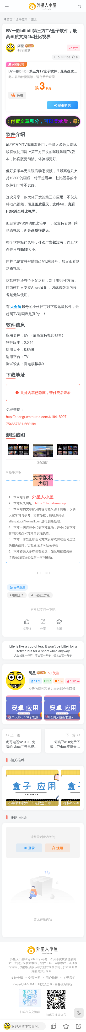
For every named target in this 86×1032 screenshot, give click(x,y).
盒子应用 (21, 19)
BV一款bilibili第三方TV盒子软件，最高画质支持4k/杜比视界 (41, 33)
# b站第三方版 (40, 595)
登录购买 (64, 105)
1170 (37, 681)
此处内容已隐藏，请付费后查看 (45, 392)
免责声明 (34, 977)
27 (49, 681)
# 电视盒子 (17, 595)
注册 (59, 847)
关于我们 (69, 977)
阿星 (20, 45)
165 (60, 681)
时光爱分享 (45, 984)
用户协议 (52, 977)
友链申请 (17, 977)
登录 (31, 847)
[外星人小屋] (43, 949)
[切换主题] (79, 1013)
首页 (9, 19)
